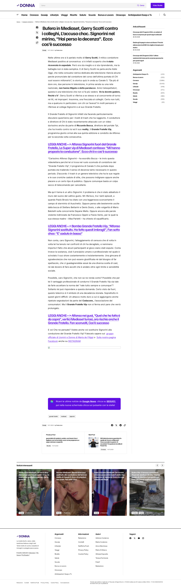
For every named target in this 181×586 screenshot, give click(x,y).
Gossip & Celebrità (27, 22)
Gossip (44, 50)
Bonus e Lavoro (138, 77)
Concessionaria (64, 582)
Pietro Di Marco (101, 550)
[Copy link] (37, 42)
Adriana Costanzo (102, 538)
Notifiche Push (83, 546)
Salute (135, 96)
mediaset (63, 416)
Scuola (135, 99)
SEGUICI (111, 401)
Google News (89, 401)
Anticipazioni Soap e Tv (140, 74)
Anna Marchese (101, 546)
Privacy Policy (83, 550)
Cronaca (103, 449)
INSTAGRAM (74, 341)
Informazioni (83, 534)
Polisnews (32, 553)
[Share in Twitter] (37, 32)
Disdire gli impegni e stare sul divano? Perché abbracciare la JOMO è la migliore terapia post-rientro (148, 45)
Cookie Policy (83, 554)
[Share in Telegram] (37, 37)
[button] (17, 14)
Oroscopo (136, 90)
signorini (72, 416)
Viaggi (135, 102)
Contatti (81, 542)
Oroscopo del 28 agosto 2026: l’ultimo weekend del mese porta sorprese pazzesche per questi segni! (148, 58)
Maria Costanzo (101, 542)
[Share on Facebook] (37, 27)
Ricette (49, 446)
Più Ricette (25, 555)
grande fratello (53, 416)
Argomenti (59, 534)
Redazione (82, 538)
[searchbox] (87, 5)
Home (18, 22)
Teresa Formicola (102, 558)
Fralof (98, 562)
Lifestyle (135, 87)
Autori (98, 534)
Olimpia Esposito (102, 554)
